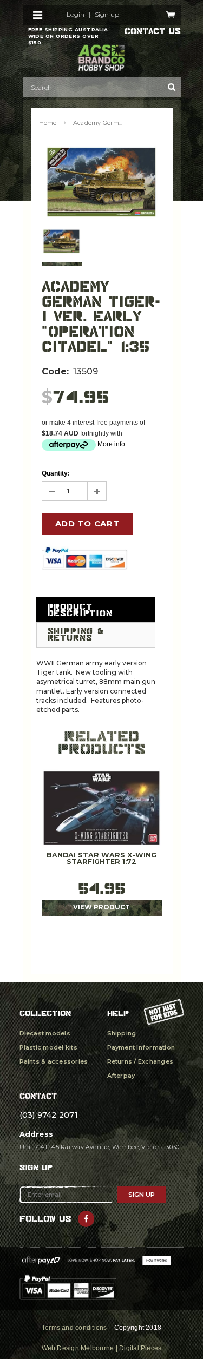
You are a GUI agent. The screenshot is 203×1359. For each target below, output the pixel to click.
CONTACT (38, 1095)
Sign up (107, 14)
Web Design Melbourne (78, 1348)
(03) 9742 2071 (48, 1115)
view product (101, 907)
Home (48, 123)
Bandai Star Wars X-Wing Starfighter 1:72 (101, 859)
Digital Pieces (140, 1348)
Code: (55, 371)
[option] (102, 182)
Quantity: (56, 473)
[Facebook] (86, 1219)
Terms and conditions (74, 1327)
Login (75, 14)
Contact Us (153, 31)
